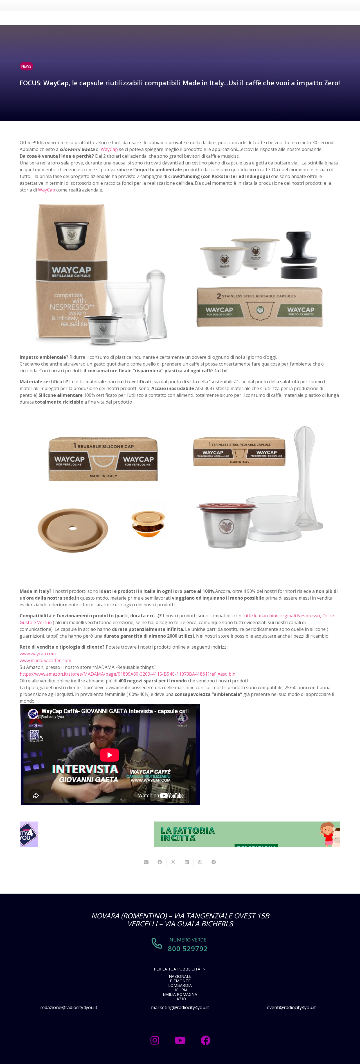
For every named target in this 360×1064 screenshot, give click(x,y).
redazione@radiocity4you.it (68, 1007)
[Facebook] (205, 1040)
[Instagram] (154, 1040)
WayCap (109, 149)
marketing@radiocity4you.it (180, 1007)
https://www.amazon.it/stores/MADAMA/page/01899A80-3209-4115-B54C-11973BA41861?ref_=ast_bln (127, 674)
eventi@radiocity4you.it (291, 1007)
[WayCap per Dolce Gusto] (260, 273)
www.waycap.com (38, 654)
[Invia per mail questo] (146, 862)
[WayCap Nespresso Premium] (100, 273)
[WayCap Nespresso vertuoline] (100, 489)
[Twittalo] (173, 862)
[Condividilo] (159, 862)
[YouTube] (180, 1040)
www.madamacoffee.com (45, 660)
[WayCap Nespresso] (260, 489)
